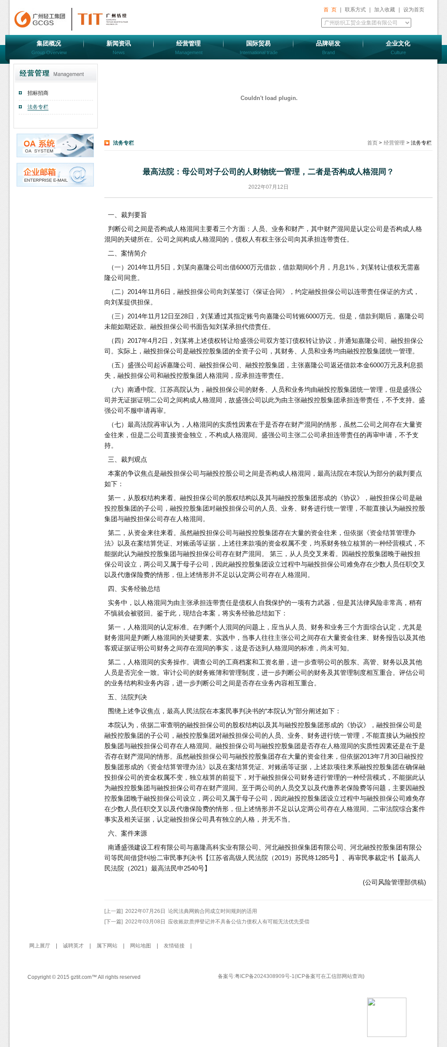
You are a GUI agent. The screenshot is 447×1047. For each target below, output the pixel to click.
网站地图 (141, 946)
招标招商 (38, 93)
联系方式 (355, 10)
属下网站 (107, 946)
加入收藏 (384, 10)
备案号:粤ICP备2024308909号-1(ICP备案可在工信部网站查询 (290, 976)
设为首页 (413, 10)
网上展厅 (40, 946)
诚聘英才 (74, 946)
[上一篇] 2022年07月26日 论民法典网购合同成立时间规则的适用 (180, 911)
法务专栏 (38, 107)
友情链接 (174, 946)
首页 (373, 143)
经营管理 (394, 143)
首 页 (330, 10)
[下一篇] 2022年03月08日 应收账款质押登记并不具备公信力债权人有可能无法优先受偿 (206, 922)
